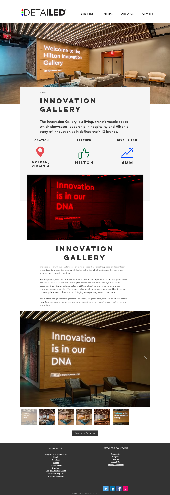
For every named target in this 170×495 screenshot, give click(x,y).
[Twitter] (106, 488)
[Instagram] (125, 488)
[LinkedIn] (112, 488)
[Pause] (30, 236)
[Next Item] (145, 359)
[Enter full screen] (140, 236)
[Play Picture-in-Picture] (135, 236)
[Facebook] (119, 488)
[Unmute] (34, 236)
